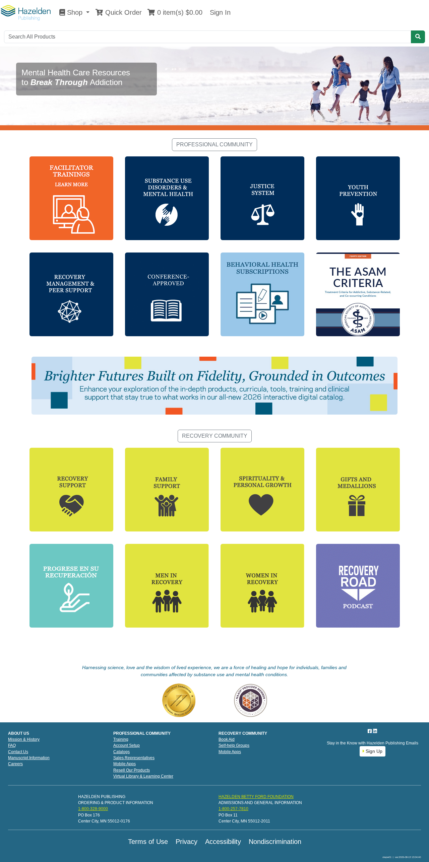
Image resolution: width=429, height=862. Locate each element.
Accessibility (223, 841)
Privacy (186, 841)
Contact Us (18, 751)
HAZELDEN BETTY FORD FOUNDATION (256, 796)
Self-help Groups (234, 745)
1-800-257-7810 (233, 808)
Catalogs (121, 751)
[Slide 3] (227, 121)
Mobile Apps (124, 764)
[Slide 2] (214, 121)
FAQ (12, 745)
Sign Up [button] (373, 751)
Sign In (219, 12)
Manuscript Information (29, 758)
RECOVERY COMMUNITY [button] (214, 436)
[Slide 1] (202, 121)
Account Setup (126, 745)
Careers (15, 764)
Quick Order (122, 12)
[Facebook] (370, 731)
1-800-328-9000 (93, 808)
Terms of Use (148, 841)
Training (120, 739)
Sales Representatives (134, 758)
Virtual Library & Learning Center (143, 776)
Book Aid (227, 739)
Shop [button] (74, 12)
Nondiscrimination (275, 841)
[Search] (418, 36)
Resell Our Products (131, 770)
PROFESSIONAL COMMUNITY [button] (214, 144)
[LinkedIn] (375, 731)
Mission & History (24, 739)
